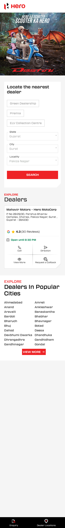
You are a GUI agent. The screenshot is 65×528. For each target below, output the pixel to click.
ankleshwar (44, 307)
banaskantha (45, 311)
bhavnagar (43, 321)
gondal (40, 344)
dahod (9, 330)
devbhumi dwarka (18, 335)
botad (39, 325)
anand (9, 307)
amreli (40, 302)
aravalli (10, 311)
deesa (39, 330)
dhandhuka (43, 335)
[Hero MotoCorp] (14, 6)
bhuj (7, 325)
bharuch (10, 321)
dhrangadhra (14, 339)
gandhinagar (14, 344)
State (13, 131)
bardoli (9, 316)
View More (32, 352)
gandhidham (44, 339)
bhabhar (41, 316)
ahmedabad (13, 302)
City (12, 144)
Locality (14, 156)
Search (32, 174)
